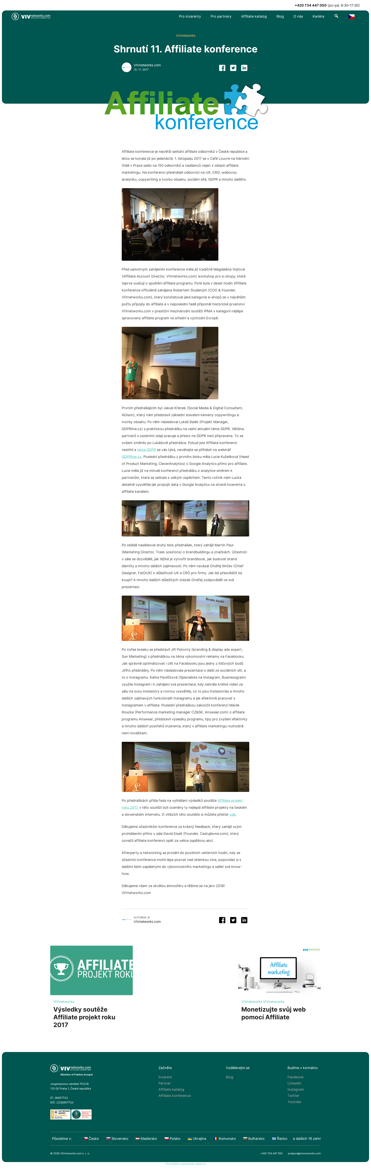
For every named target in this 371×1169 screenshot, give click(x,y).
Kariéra (318, 16)
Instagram (296, 1089)
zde (233, 814)
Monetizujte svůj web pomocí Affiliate (273, 1013)
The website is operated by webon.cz (185, 1163)
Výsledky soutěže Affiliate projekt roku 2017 (84, 1017)
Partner (164, 1083)
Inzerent (165, 1077)
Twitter (293, 1096)
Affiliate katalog (254, 16)
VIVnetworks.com (147, 65)
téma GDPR (146, 450)
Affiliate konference (174, 1096)
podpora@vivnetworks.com (304, 1153)
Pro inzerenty (190, 16)
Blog (280, 16)
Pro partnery (221, 16)
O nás (298, 16)
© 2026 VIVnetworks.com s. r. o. (70, 1153)
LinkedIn (294, 1083)
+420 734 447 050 (271, 1153)
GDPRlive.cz (131, 457)
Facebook (296, 1077)
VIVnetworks (63, 1001)
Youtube (294, 1102)
